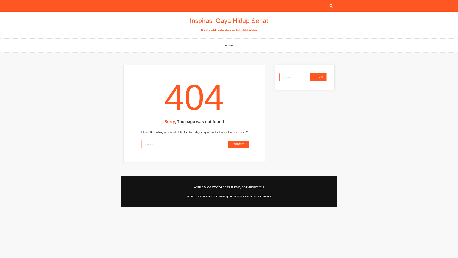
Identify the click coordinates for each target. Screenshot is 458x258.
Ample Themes (262, 196)
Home (229, 45)
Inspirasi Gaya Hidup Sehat (229, 20)
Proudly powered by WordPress (207, 196)
